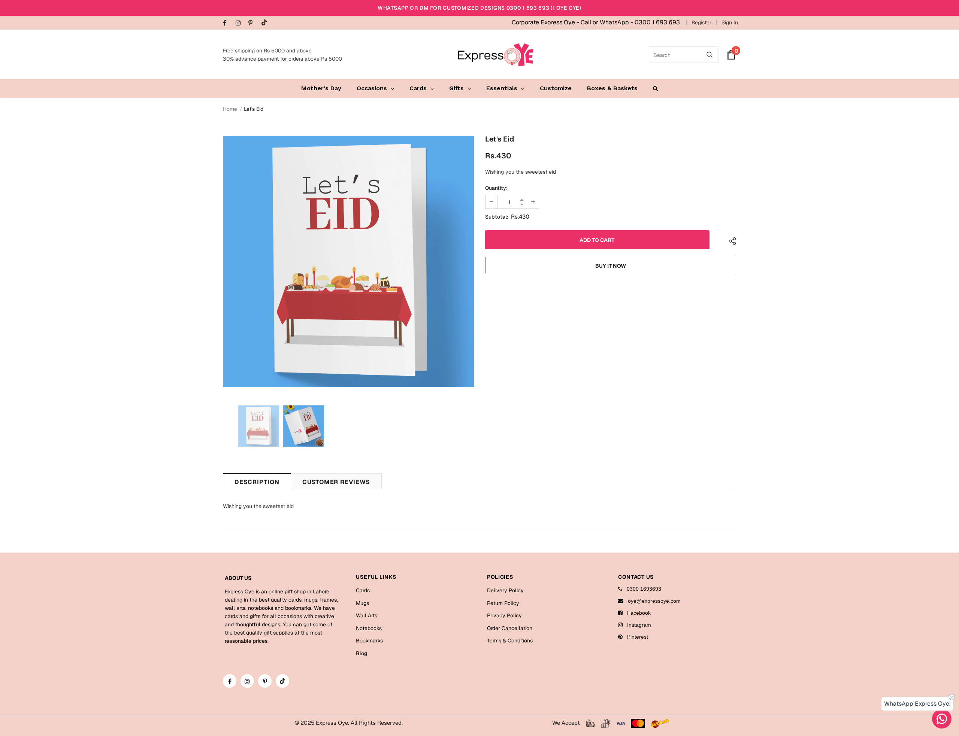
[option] (348, 261)
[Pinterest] (253, 23)
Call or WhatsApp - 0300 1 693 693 (630, 22)
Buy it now (610, 265)
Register (701, 22)
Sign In (729, 22)
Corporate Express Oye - (546, 22)
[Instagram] (240, 23)
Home (230, 109)
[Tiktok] (265, 23)
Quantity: (496, 188)
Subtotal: (496, 216)
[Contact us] (942, 719)
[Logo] (495, 55)
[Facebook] (227, 23)
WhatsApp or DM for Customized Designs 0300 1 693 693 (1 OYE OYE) (479, 7)
